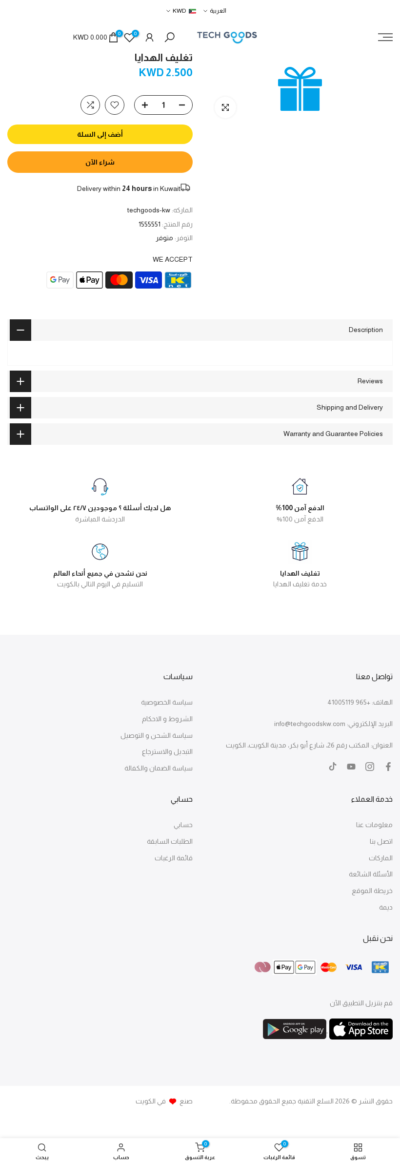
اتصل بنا (381, 841)
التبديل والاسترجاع (167, 751)
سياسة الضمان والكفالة (158, 768)
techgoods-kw (148, 210)
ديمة (386, 907)
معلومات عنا (374, 825)
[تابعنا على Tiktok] (332, 766)
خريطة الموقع (372, 891)
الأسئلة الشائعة (371, 874)
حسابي (183, 825)
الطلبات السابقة (170, 841)
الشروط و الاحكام (167, 719)
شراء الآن (100, 162)
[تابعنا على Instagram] (369, 766)
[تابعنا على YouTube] (351, 766)
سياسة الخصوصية (167, 702)
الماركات (381, 858)
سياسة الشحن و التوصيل (156, 735)
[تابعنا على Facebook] (388, 766)
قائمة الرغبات (174, 858)
